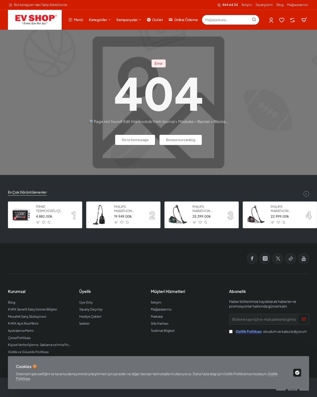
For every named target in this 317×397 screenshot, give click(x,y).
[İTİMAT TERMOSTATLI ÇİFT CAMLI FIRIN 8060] (21, 215)
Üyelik (85, 291)
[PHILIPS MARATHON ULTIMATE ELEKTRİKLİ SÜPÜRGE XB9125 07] (99, 215)
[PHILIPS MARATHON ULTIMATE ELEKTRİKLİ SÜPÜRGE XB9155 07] (256, 215)
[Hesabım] (271, 20)
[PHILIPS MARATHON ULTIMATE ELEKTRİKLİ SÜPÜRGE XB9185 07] (178, 215)
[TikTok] (290, 258)
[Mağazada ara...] (254, 20)
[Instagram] (265, 258)
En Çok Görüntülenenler (27, 192)
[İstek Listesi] (282, 20)
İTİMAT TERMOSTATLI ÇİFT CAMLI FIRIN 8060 (50, 209)
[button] (38, 222)
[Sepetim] (304, 20)
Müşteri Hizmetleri (168, 291)
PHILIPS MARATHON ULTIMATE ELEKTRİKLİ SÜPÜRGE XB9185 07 (205, 209)
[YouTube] (303, 258)
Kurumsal (17, 291)
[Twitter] (277, 258)
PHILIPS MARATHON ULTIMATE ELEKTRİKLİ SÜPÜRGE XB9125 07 (127, 209)
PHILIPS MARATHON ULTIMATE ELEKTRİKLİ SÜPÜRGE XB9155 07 (284, 209)
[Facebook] (252, 258)
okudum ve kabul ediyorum (271, 331)
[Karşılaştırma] (293, 20)
